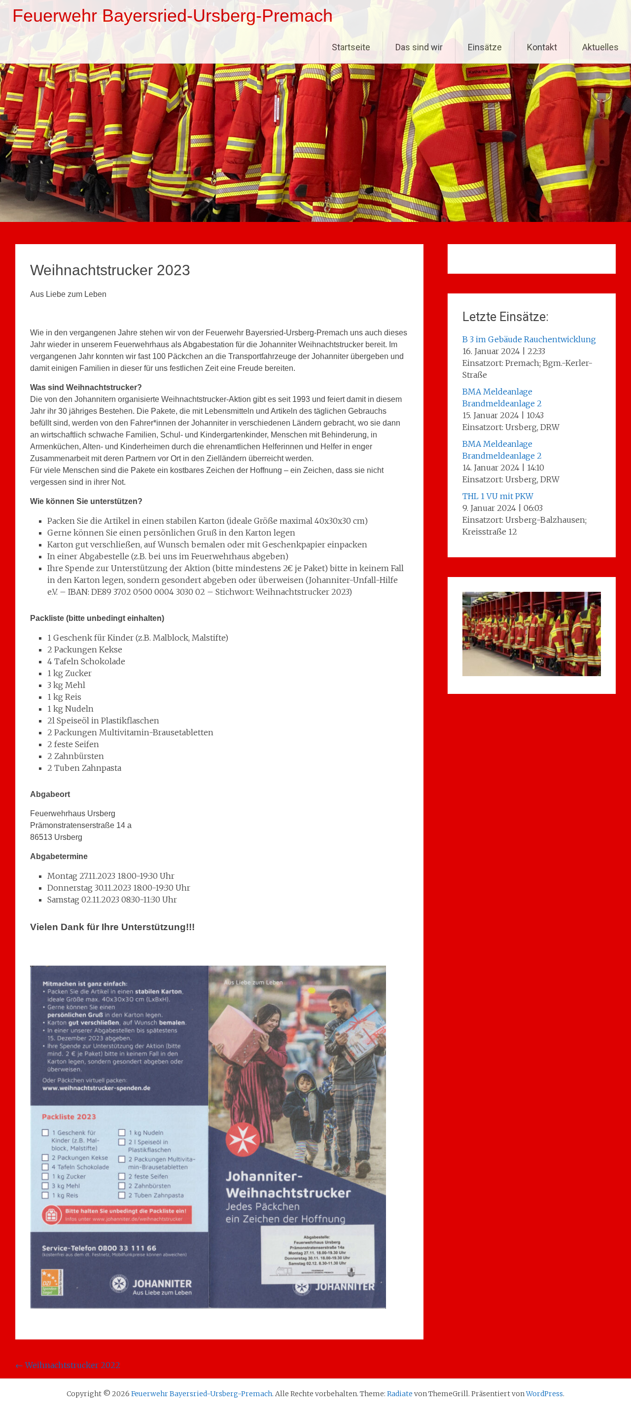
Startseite (351, 47)
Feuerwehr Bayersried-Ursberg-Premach (172, 15)
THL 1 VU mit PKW (497, 496)
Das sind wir (419, 47)
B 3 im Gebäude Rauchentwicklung (529, 339)
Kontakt (542, 47)
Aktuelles (600, 47)
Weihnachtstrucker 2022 (67, 1365)
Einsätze (485, 47)
